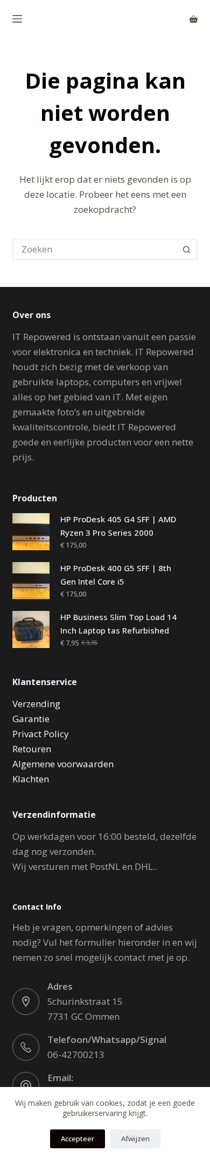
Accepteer (77, 1138)
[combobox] (95, 249)
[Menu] (17, 19)
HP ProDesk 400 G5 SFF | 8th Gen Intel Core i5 (115, 575)
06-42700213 (75, 1054)
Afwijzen (135, 1138)
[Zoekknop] (187, 249)
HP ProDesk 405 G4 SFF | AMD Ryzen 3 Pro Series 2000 (118, 526)
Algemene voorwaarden (63, 764)
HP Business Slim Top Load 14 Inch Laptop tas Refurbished (118, 623)
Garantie (31, 718)
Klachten (30, 779)
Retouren (31, 749)
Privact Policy (40, 734)
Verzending (36, 703)
